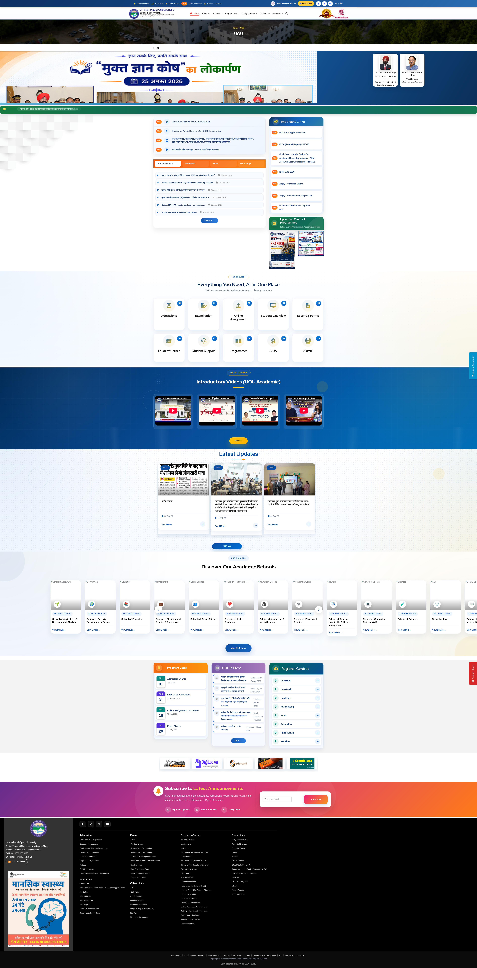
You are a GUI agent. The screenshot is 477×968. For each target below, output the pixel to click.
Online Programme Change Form (194, 907)
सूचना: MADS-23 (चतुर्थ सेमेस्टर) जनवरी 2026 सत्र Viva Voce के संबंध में (188, 175)
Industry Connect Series (190, 919)
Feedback (289, 955)
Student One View (214, 3)
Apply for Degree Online (288, 184)
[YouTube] (107, 824)
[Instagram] (91, 824)
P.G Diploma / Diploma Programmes (94, 848)
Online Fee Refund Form (190, 903)
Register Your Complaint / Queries (194, 865)
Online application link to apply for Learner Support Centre (102, 888)
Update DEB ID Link (189, 894)
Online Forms (173, 3)
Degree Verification (138, 877)
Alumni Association (188, 882)
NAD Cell (235, 877)
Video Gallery (186, 856)
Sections (277, 13)
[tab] (167, 163)
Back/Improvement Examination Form (145, 861)
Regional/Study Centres (89, 861)
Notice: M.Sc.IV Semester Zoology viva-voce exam (183, 205)
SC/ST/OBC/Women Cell (241, 865)
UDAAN (235, 886)
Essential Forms (238, 848)
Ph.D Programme (87, 869)
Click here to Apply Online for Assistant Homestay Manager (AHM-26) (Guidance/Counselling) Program (294, 158)
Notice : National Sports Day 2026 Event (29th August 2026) (187, 182)
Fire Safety (84, 892)
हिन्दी (341, 3)
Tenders (235, 856)
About (205, 13)
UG (148, 16)
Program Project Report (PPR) (142, 909)
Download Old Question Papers (193, 861)
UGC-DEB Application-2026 (289, 132)
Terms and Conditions (241, 955)
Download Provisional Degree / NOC (291, 207)
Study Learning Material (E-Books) (194, 852)
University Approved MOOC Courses (94, 873)
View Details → (94, 630)
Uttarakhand (160, 14)
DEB (152, 16)
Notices (264, 13)
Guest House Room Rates (90, 913)
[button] (158, 609)
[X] (99, 824)
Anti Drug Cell (85, 904)
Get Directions (18, 862)
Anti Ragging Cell (86, 900)
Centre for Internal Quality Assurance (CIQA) (249, 869)
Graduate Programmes (89, 844)
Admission (190, 163)
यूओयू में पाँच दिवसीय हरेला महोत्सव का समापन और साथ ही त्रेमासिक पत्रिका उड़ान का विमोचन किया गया (236, 715)
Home (196, 13)
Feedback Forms (187, 924)
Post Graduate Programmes (91, 840)
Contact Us (300, 955)
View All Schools (238, 648)
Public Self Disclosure (240, 844)
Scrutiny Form (136, 865)
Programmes (231, 13)
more (237, 741)
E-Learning (159, 3)
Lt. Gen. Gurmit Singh (385, 72)
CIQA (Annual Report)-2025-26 (291, 144)
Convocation (84, 884)
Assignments (186, 844)
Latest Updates (143, 3)
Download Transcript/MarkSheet (143, 856)
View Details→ (24, 630)
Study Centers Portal (240, 840)
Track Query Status (189, 869)
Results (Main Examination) (141, 848)
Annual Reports (238, 890)
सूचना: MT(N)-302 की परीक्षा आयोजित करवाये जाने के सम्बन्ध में (183, 190)
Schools (217, 13)
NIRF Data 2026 (283, 172)
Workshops (245, 163)
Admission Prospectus (88, 856)
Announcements (165, 163)
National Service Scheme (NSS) (193, 886)
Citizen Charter (238, 861)
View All (238, 441)
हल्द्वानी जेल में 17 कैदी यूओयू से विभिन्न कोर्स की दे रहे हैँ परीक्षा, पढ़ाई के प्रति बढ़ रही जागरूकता (235, 701)
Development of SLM (138, 904)
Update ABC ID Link (188, 898)
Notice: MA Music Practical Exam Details (179, 212)
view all (208, 221)
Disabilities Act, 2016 (240, 882)
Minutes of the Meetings (140, 917)
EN (336, 3)
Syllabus (184, 848)
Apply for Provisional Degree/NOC (293, 196)
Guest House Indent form (89, 909)
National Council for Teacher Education (196, 890)
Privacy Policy (213, 955)
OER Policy (135, 892)
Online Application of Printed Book (194, 911)
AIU (159, 16)
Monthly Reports (238, 894)
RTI (132, 888)
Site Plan (133, 913)
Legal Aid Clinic (85, 896)
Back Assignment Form (140, 869)
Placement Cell (187, 877)
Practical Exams (137, 844)
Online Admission (192, 3)
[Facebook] (83, 824)
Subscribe (315, 799)
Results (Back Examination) (141, 852)
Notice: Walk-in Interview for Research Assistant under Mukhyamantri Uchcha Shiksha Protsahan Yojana (75, 109)
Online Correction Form (190, 915)
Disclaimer (226, 955)
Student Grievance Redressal (264, 955)
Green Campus (136, 896)
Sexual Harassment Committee (244, 873)
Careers (235, 852)
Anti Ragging (176, 955)
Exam (215, 163)
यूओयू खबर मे (273, 501)
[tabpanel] (209, 199)
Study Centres (249, 13)
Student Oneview (188, 840)
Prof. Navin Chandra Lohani (412, 74)
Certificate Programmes (89, 852)
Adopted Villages (136, 900)
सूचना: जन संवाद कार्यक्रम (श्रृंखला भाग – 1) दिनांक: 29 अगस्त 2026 (185, 197)
